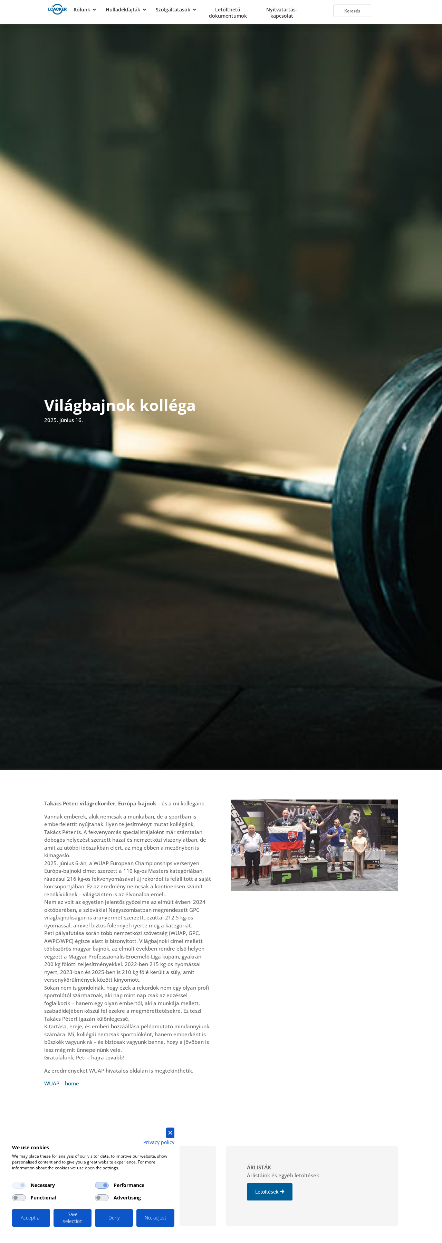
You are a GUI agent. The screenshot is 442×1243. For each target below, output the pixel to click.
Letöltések (267, 1191)
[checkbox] (19, 1185)
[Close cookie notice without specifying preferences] (170, 1133)
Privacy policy (158, 1142)
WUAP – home (61, 1083)
